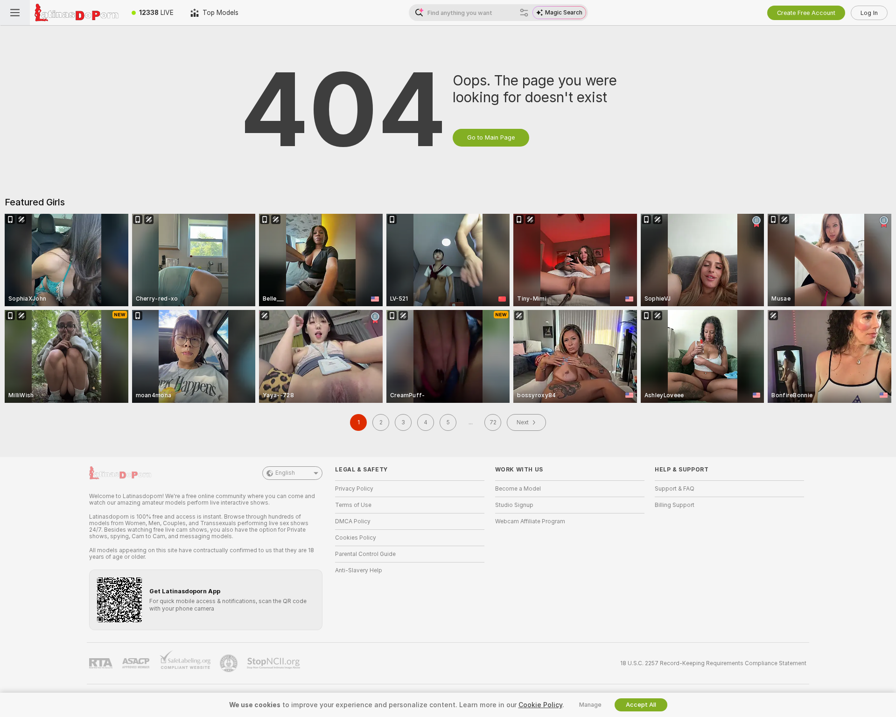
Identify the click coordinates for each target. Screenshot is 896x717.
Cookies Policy (355, 537)
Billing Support (674, 505)
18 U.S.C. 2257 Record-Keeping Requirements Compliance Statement (713, 663)
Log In (869, 12)
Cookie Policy (540, 705)
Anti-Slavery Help (358, 570)
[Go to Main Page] (76, 12)
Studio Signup (514, 505)
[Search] (524, 12)
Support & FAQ (674, 488)
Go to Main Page (491, 137)
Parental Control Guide (365, 554)
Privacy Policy (354, 488)
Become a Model (518, 488)
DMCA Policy (353, 521)
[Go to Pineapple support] (229, 663)
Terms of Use (353, 505)
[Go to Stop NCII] (274, 663)
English (285, 473)
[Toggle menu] (15, 12)
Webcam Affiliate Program (530, 521)
